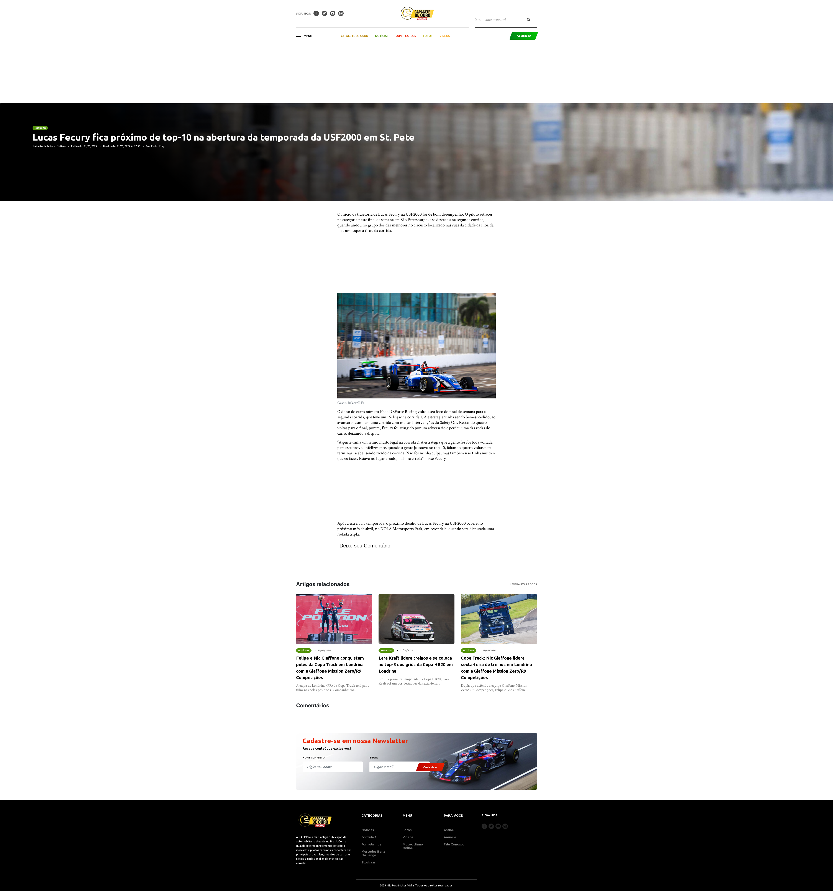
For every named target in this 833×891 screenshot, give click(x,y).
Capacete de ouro (354, 35)
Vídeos (444, 35)
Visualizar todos (524, 584)
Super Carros (405, 35)
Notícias (382, 35)
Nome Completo (314, 757)
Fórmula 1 (369, 837)
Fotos (428, 35)
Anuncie (450, 837)
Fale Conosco (454, 844)
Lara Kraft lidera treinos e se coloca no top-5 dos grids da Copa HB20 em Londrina (416, 664)
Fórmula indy (371, 844)
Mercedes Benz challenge (373, 853)
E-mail (373, 757)
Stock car (368, 862)
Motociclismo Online (413, 846)
